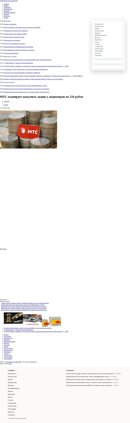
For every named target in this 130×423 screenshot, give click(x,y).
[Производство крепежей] (8, 1)
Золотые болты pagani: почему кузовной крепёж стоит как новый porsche (27, 60)
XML (10, 363)
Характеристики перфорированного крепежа (18, 47)
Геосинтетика (8, 348)
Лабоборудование (9, 12)
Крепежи (7, 11)
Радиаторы (7, 352)
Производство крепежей (14, 362)
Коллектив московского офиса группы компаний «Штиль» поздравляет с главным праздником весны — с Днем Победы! (43, 76)
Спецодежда (8, 355)
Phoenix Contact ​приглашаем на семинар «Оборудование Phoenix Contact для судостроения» (33, 79)
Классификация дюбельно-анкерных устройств (19, 50)
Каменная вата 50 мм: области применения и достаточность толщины (26, 89)
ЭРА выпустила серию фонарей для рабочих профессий (22, 72)
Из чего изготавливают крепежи (14, 43)
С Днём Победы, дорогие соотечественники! (18, 63)
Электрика (7, 7)
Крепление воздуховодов (12, 40)
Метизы (6, 14)
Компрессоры (8, 350)
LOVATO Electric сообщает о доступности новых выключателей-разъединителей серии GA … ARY (36, 66)
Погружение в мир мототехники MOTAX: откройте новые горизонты (24, 310)
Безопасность (8, 9)
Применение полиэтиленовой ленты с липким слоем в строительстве (26, 92)
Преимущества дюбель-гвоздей (14, 37)
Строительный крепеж (11, 53)
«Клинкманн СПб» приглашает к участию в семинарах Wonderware (26, 69)
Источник (3, 249)
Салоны (6, 353)
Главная (6, 4)
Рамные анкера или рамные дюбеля (15, 34)
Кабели (6, 6)
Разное (6, 18)
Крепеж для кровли (10, 24)
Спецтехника (8, 357)
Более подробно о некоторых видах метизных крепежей (22, 27)
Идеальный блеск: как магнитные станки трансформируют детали (25, 85)
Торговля (7, 16)
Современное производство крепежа (16, 30)
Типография (8, 358)
